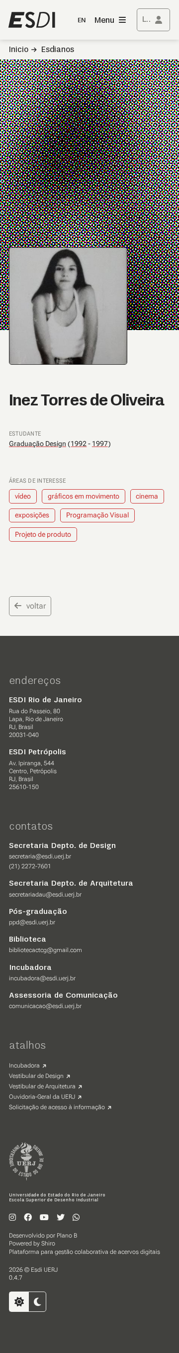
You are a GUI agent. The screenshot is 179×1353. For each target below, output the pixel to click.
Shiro (48, 1243)
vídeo (23, 496)
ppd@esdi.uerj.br (32, 922)
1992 (79, 444)
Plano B (67, 1235)
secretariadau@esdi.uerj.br (45, 894)
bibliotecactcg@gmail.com (45, 950)
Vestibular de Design (36, 1075)
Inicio (18, 50)
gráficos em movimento (83, 496)
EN (82, 20)
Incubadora (24, 1065)
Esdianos (57, 50)
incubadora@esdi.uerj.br (42, 978)
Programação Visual (97, 515)
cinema (147, 496)
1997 (100, 444)
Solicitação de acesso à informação (57, 1107)
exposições (32, 515)
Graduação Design (37, 444)
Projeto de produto (43, 534)
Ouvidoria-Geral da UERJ (42, 1096)
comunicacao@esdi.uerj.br (45, 1006)
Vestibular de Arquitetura (42, 1086)
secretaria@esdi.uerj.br (40, 856)
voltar (36, 606)
